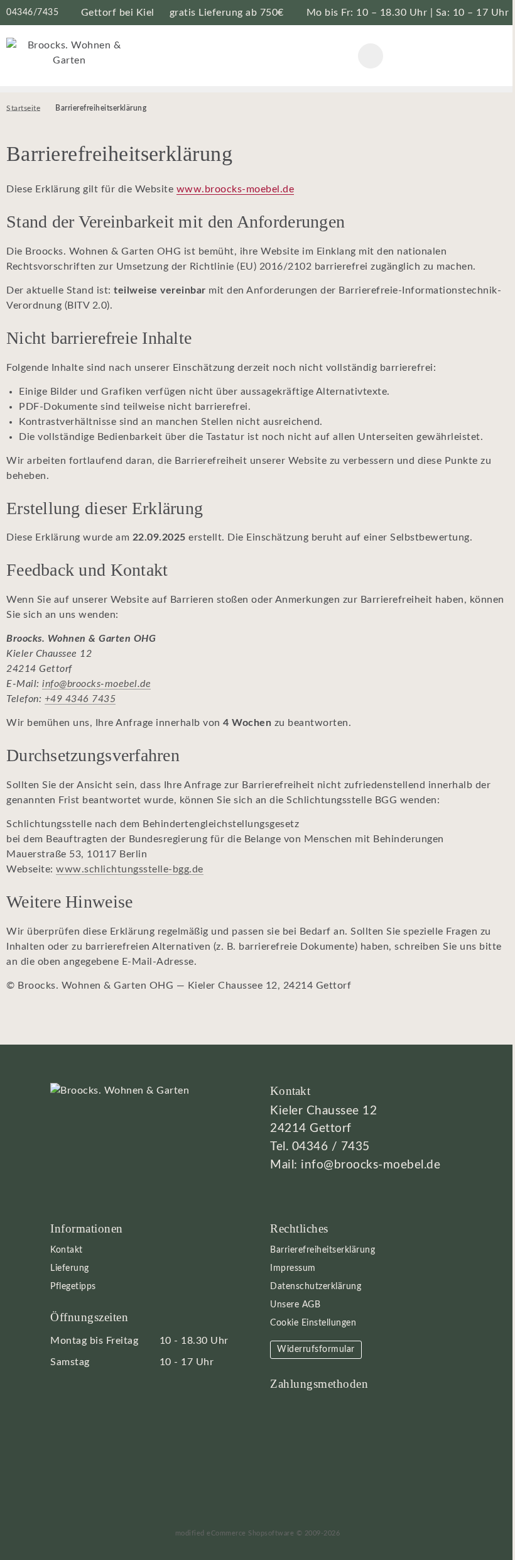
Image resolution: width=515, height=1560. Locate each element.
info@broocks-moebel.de (96, 684)
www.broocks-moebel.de (235, 189)
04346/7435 (32, 12)
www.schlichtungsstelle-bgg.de (129, 869)
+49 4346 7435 (80, 699)
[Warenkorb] (464, 56)
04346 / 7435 (331, 1147)
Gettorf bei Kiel (117, 13)
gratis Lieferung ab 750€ (227, 13)
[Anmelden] (433, 56)
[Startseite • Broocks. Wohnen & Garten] (69, 52)
